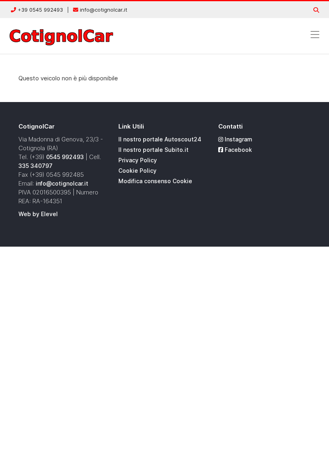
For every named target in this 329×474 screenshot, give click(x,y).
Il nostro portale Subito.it (153, 149)
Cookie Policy (137, 170)
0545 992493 (65, 156)
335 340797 (35, 165)
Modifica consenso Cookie (155, 181)
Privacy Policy (137, 160)
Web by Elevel (38, 213)
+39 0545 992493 (39, 9)
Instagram (237, 139)
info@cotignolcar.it (102, 9)
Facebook (237, 149)
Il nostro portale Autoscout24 (159, 139)
